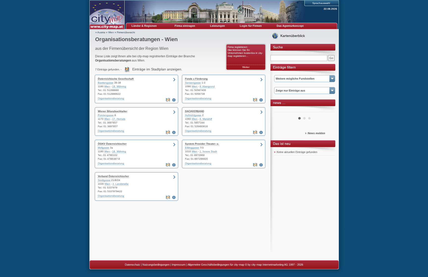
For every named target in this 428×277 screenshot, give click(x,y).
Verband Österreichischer (113, 176)
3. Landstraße (120, 184)
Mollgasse (103, 147)
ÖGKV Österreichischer (112, 143)
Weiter (245, 67)
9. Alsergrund (207, 86)
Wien (111, 32)
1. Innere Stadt (208, 151)
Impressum (178, 264)
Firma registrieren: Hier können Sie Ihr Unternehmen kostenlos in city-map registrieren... (245, 51)
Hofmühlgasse (193, 115)
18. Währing (119, 86)
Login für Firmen (251, 25)
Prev (281, 110)
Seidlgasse (104, 180)
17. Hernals (118, 119)
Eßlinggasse (192, 147)
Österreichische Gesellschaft (116, 78)
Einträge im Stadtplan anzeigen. (157, 69)
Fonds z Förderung (196, 78)
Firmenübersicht (126, 32)
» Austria (100, 32)
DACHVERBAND (194, 111)
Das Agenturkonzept (290, 25)
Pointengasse (106, 115)
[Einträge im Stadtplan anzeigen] (168, 100)
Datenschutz (132, 264)
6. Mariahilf (206, 119)
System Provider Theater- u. (202, 143)
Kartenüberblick (292, 36)
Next (328, 110)
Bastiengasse (105, 82)
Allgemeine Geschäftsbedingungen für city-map (215, 264)
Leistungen (217, 25)
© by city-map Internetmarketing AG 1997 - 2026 (274, 264)
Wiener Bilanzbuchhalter (112, 111)
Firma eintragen (185, 25)
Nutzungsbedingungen (155, 264)
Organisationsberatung (111, 98)
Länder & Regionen (144, 25)
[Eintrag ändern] (174, 100)
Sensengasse (193, 82)
